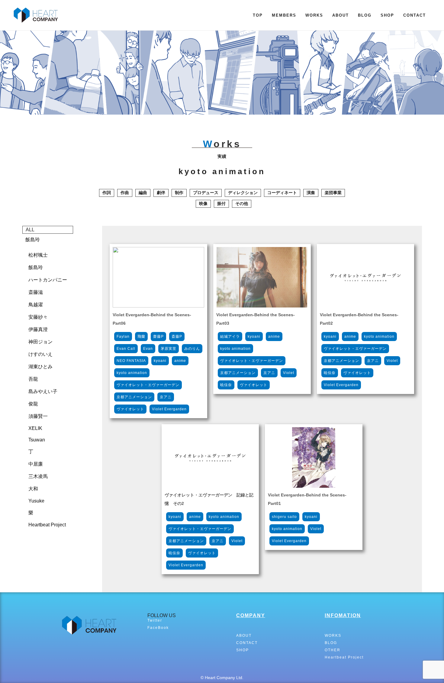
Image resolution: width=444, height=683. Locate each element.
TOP (258, 15)
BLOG (365, 15)
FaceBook (158, 628)
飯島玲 (32, 239)
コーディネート (282, 192)
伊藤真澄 (38, 329)
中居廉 (35, 464)
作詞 (106, 192)
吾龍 (33, 379)
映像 (203, 203)
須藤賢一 (38, 416)
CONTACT (414, 15)
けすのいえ (40, 354)
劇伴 (161, 192)
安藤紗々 (38, 317)
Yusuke (36, 500)
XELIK (35, 428)
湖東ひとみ (40, 366)
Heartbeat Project (47, 524)
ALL (30, 229)
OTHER (332, 650)
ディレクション (243, 192)
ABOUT (340, 15)
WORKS (314, 15)
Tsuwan (36, 439)
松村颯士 (38, 255)
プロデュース (205, 192)
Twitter (154, 620)
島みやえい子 (42, 391)
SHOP (387, 15)
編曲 (143, 192)
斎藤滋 (35, 292)
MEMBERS (284, 15)
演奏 (311, 192)
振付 (221, 203)
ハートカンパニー (47, 279)
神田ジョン (40, 341)
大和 (33, 488)
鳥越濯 (35, 304)
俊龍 (33, 403)
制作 (179, 192)
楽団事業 (333, 192)
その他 (241, 203)
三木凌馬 (38, 476)
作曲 (125, 192)
